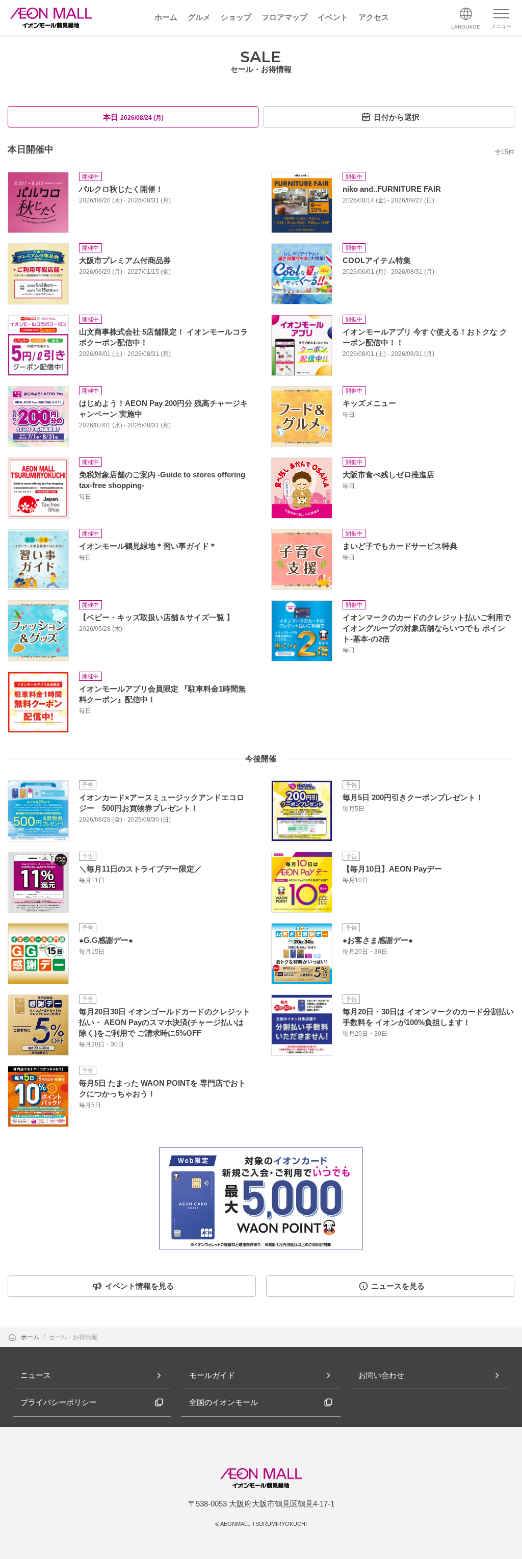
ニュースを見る (398, 1286)
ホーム (31, 1337)
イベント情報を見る (139, 1286)
